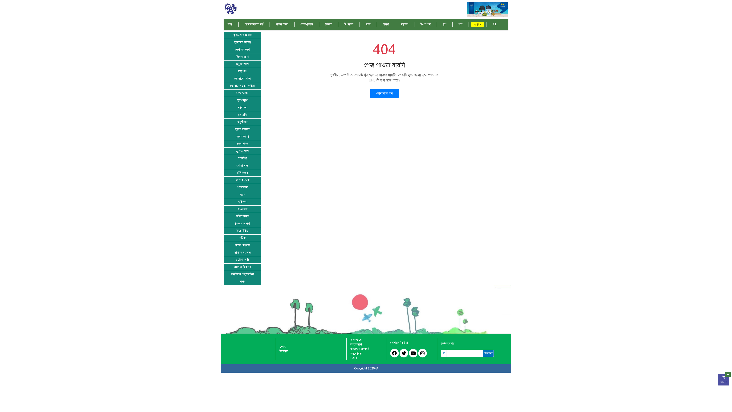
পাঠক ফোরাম (242, 245)
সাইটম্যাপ (356, 344)
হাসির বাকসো (242, 129)
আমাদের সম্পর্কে (254, 24)
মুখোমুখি (242, 100)
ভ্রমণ (386, 24)
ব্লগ (444, 24)
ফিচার (328, 24)
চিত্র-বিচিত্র (242, 231)
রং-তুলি (242, 115)
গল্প (368, 24)
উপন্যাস (348, 24)
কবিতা (404, 24)
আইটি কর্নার (242, 216)
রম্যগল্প (242, 71)
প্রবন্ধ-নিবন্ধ (307, 24)
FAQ (353, 358)
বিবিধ (242, 281)
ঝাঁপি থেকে (242, 173)
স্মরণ (242, 194)
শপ (460, 24)
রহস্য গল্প (242, 144)
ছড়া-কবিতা (242, 136)
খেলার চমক (242, 180)
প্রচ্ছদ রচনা (282, 24)
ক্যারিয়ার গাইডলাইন (242, 274)
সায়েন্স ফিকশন (242, 267)
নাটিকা (242, 238)
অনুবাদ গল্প (242, 64)
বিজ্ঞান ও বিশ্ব (242, 223)
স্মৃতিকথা (242, 202)
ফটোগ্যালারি (242, 260)
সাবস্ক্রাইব (488, 353)
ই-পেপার (426, 24)
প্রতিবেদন (242, 187)
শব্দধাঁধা (242, 158)
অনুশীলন (242, 122)
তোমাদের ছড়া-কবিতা (242, 86)
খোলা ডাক (242, 165)
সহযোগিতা (356, 354)
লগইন (477, 25)
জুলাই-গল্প (242, 151)
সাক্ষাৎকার (242, 93)
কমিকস (242, 107)
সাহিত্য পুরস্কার (242, 252)
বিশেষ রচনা (242, 57)
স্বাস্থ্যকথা (242, 209)
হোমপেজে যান (384, 93)
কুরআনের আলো (242, 35)
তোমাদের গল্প (242, 78)
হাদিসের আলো (242, 42)
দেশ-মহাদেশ (242, 50)
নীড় (230, 24)
